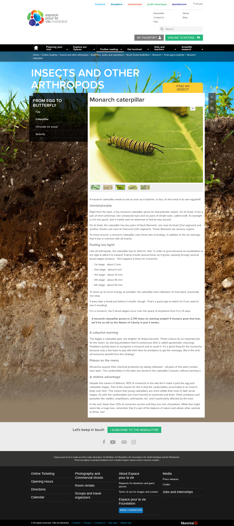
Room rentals (85, 485)
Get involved (134, 49)
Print (212, 108)
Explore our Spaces (80, 48)
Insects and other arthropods (74, 55)
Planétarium (179, 4)
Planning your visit (54, 48)
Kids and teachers (159, 48)
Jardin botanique (157, 4)
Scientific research (187, 48)
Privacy (87, 523)
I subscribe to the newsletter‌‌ (134, 430)
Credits (166, 484)
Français (198, 3)
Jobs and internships (178, 492)
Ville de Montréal (189, 523)
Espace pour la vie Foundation (132, 501)
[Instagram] (134, 441)
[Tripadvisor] (124, 440)
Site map (112, 523)
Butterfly (40, 134)
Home (35, 47)
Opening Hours (42, 481)
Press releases (171, 479)
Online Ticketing (181, 38)
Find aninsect (182, 87)
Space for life (46, 29)
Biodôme (100, 4)
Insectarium (135, 4)
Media (186, 13)
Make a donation (131, 510)
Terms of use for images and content (138, 491)
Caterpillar (42, 119)
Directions (38, 489)
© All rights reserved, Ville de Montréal (50, 523)
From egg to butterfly (174, 55)
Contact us (159, 17)
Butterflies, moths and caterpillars (107, 55)
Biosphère (116, 4)
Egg (38, 111)
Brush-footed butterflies (138, 55)
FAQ (156, 22)
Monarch (156, 55)
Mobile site (125, 523)
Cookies (76, 523)
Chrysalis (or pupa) (47, 126)
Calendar (37, 497)
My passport (147, 38)
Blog (185, 17)
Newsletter (159, 13)
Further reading (109, 49)
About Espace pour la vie (129, 475)
